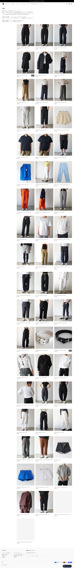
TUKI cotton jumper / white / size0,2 (60, 377)
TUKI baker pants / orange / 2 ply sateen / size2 (24, 212)
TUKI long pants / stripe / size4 (59, 212)
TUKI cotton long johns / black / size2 (41, 295)
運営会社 (15, 557)
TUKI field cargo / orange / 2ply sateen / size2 (42, 212)
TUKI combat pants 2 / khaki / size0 (41, 266)
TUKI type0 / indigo (57, 459)
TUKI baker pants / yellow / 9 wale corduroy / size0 (62, 514)
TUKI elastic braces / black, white (22, 377)
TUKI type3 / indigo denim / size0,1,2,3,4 (23, 322)
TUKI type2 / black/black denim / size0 (23, 350)
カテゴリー (28, 3)
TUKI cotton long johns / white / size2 (60, 295)
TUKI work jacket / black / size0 (40, 75)
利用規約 (3, 557)
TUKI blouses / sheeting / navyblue (22, 157)
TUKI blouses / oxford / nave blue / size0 (41, 157)
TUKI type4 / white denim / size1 (22, 432)
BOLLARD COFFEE (34, 3)
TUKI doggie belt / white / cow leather (41, 350)
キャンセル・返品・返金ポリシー (19, 554)
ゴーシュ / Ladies (11, 3)
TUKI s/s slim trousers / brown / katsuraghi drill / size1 (44, 459)
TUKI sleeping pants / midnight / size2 (41, 102)
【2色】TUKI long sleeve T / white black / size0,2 (62, 239)
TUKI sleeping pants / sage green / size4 (60, 102)
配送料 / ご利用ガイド (5, 554)
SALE (6, 3)
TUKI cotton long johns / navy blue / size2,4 (23, 295)
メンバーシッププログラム (6, 552)
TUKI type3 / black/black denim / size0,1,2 (42, 322)
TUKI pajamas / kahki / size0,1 (21, 102)
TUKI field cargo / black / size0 (40, 432)
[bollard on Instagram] (2, 562)
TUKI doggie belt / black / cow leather (60, 350)
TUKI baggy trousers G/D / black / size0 (23, 47)
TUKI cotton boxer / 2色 (20, 266)
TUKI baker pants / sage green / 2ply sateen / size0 (25, 459)
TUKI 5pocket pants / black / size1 (40, 47)
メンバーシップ (40, 3)
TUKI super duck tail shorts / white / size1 (42, 487)
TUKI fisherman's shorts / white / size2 (41, 184)
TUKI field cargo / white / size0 (59, 432)
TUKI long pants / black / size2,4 (22, 239)
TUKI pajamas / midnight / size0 (59, 75)
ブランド (23, 3)
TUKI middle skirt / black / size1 (22, 75)
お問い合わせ (4, 555)
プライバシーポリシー (17, 552)
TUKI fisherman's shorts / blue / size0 (23, 184)
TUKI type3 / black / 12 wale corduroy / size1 (42, 514)
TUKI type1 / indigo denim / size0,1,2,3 (60, 322)
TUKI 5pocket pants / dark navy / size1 (60, 47)
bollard (7, 564)
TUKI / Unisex (18, 3)
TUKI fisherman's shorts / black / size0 (60, 157)
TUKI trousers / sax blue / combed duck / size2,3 (62, 184)
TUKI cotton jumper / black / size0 (40, 377)
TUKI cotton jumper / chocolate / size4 (23, 514)
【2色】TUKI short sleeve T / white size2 (41, 239)
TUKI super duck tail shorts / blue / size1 (23, 487)
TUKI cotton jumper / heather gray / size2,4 (61, 487)
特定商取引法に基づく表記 (18, 555)
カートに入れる (25, 44)
